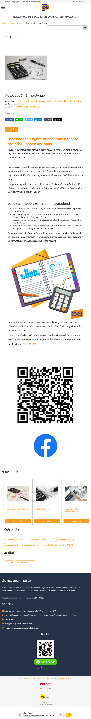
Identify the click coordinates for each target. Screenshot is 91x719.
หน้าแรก (4, 23)
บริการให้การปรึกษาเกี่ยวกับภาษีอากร (68, 101)
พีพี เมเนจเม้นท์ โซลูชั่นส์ (25, 562)
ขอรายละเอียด (12, 113)
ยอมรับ (69, 715)
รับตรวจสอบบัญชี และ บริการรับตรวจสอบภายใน (22, 545)
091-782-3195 (10, 619)
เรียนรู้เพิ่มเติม (40, 717)
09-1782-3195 (29, 344)
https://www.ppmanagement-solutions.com (22, 628)
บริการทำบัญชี (23, 101)
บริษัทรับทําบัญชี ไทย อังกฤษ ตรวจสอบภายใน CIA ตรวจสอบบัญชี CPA (47, 678)
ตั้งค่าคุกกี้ (60, 715)
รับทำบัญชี (18, 104)
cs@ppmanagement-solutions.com (18, 624)
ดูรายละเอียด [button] (16, 521)
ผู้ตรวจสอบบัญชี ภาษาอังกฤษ (28, 106)
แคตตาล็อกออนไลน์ (17, 23)
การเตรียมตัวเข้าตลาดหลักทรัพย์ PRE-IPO (58, 545)
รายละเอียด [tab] (11, 129)
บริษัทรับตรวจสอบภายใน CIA (41, 540)
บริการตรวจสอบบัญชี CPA (65, 540)
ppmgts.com (49, 668)
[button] (9, 119)
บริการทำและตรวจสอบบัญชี (41, 101)
